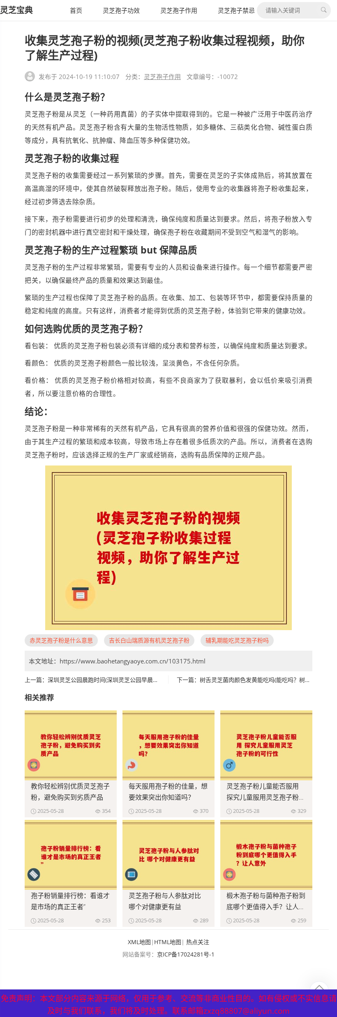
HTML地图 (167, 942)
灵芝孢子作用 (178, 10)
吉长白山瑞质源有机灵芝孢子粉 (149, 640)
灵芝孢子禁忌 (236, 10)
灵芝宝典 (16, 10)
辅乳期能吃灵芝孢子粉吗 (237, 640)
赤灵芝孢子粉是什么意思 (61, 640)
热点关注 (197, 942)
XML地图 (139, 942)
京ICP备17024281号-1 (186, 954)
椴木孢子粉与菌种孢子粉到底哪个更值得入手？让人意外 (265, 906)
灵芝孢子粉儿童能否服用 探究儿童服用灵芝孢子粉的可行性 (265, 797)
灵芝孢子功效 (121, 10)
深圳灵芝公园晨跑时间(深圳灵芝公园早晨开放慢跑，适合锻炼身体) (133, 680)
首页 (76, 10)
